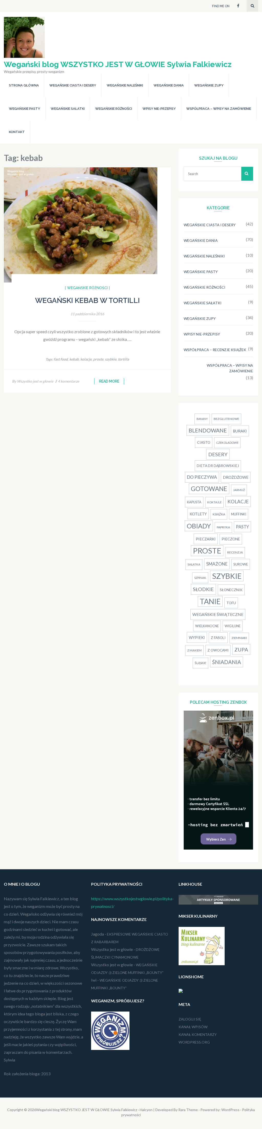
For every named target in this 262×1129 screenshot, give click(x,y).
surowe (240, 564)
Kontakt (17, 132)
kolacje (86, 359)
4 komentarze (68, 381)
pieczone (231, 539)
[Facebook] (238, 5)
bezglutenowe (226, 419)
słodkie (203, 589)
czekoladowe (227, 442)
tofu (231, 603)
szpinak (200, 577)
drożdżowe (235, 477)
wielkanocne (207, 626)
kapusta (194, 502)
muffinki (238, 514)
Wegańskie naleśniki (125, 85)
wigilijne (233, 626)
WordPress (230, 1110)
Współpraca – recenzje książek (215, 350)
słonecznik (231, 590)
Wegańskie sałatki (68, 109)
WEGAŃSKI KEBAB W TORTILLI (87, 300)
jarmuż (239, 490)
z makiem (194, 650)
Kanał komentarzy (198, 1034)
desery (217, 454)
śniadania (226, 662)
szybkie (110, 359)
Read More (109, 381)
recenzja (235, 552)
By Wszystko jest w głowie (32, 381)
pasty (242, 526)
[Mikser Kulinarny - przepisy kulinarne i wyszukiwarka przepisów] (202, 963)
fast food (61, 359)
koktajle (214, 502)
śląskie (200, 663)
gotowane (209, 488)
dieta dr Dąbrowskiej (218, 465)
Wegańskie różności (113, 109)
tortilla (123, 359)
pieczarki (206, 539)
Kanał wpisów (193, 1027)
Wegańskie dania (169, 85)
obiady (199, 526)
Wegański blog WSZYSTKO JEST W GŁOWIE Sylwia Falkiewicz (118, 64)
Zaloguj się (190, 1019)
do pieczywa (202, 477)
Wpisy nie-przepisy (159, 109)
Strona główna (24, 85)
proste (98, 359)
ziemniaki (239, 638)
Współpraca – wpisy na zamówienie (218, 109)
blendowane (208, 430)
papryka (223, 527)
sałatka (194, 564)
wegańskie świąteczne (217, 614)
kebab (74, 359)
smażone (216, 564)
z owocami (218, 650)
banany (202, 418)
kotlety (198, 514)
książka (219, 514)
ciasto (203, 442)
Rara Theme (188, 1110)
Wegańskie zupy (209, 85)
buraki (240, 431)
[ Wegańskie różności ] (87, 288)
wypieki (197, 637)
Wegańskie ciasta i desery (72, 85)
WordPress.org (194, 1042)
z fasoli (218, 637)
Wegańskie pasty (24, 109)
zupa (241, 649)
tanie (210, 601)
